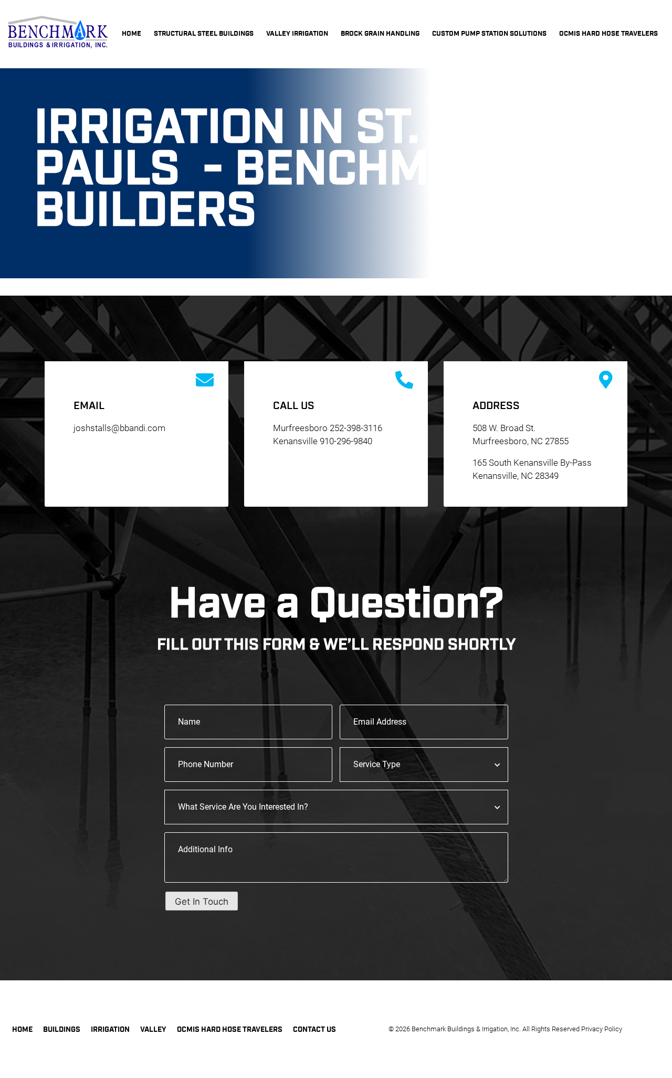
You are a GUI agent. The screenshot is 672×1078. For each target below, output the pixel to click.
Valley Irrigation (297, 33)
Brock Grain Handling (380, 33)
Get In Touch (201, 901)
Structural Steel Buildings (204, 33)
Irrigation (110, 1029)
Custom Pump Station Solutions (489, 33)
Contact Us (314, 1029)
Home (131, 33)
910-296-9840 (346, 441)
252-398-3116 (356, 428)
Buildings (61, 1029)
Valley (153, 1029)
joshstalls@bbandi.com (119, 428)
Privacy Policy (601, 1029)
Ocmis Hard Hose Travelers (608, 33)
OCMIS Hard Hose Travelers (229, 1029)
